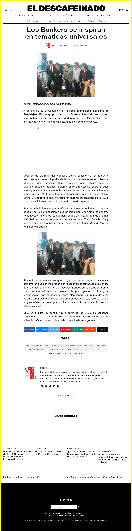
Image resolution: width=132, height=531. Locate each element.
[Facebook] (116, 9)
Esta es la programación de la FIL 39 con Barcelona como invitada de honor (17, 455)
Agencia (102, 21)
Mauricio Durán (57, 354)
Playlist (91, 21)
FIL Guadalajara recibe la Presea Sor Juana (48, 452)
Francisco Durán (36, 350)
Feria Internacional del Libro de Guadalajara (68, 346)
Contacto (102, 521)
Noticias (47, 21)
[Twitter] (119, 9)
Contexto (68, 45)
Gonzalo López (57, 350)
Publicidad (90, 521)
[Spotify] (127, 9)
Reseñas (58, 21)
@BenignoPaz (62, 103)
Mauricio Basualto (95, 350)
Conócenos (31, 521)
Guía (76, 45)
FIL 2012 (101, 346)
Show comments (66, 395)
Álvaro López (34, 346)
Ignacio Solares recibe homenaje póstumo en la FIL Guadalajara (81, 454)
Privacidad (67, 521)
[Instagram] (123, 9)
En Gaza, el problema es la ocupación (21, 477)
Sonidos (83, 45)
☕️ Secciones (32, 21)
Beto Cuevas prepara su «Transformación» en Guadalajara (94, 477)
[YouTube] (46, 386)
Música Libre (76, 354)
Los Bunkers (74, 350)
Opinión (81, 21)
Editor (44, 367)
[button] (79, 507)
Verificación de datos (49, 521)
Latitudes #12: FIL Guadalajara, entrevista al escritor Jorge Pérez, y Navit (113, 458)
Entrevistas (70, 21)
